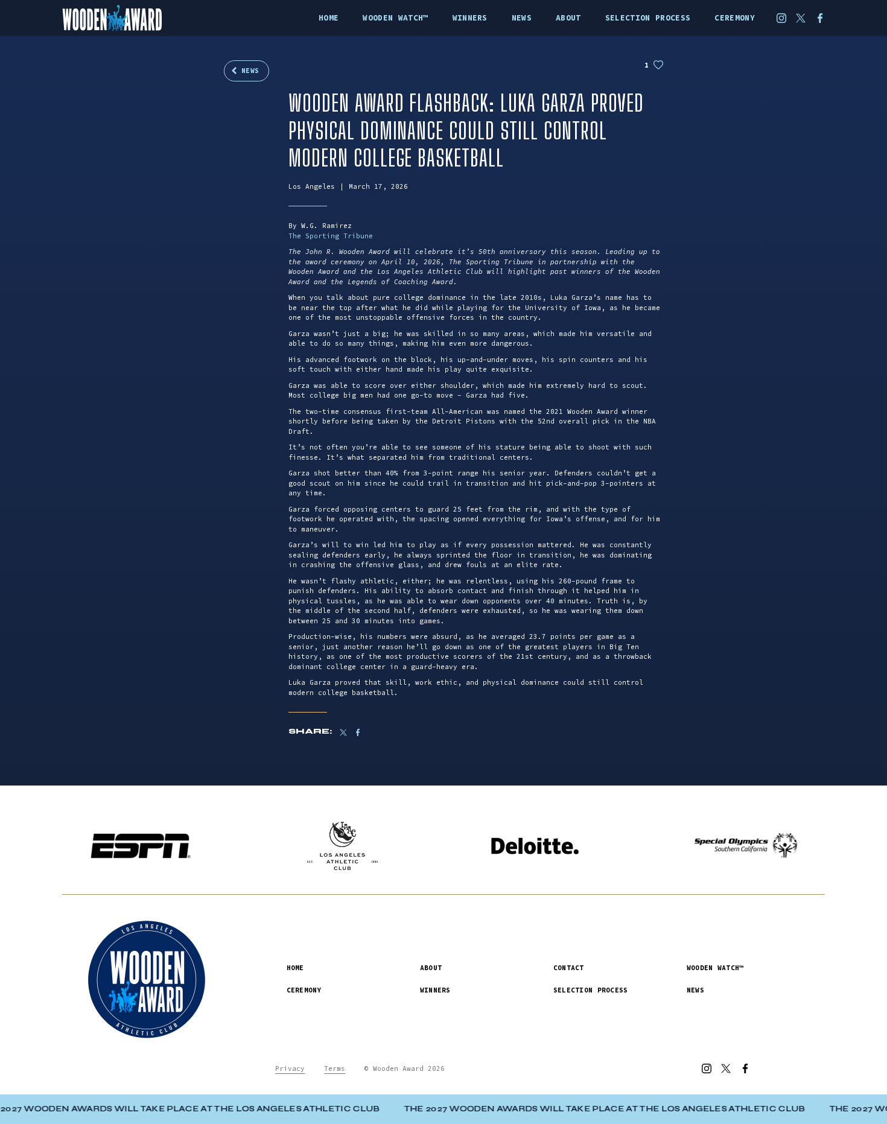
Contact (568, 968)
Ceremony (304, 990)
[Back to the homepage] (129, 18)
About (431, 968)
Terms (334, 1068)
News (250, 70)
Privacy (290, 1068)
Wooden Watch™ (715, 968)
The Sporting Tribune (330, 236)
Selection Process (590, 990)
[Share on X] (343, 732)
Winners (435, 990)
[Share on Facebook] (364, 732)
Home (295, 968)
